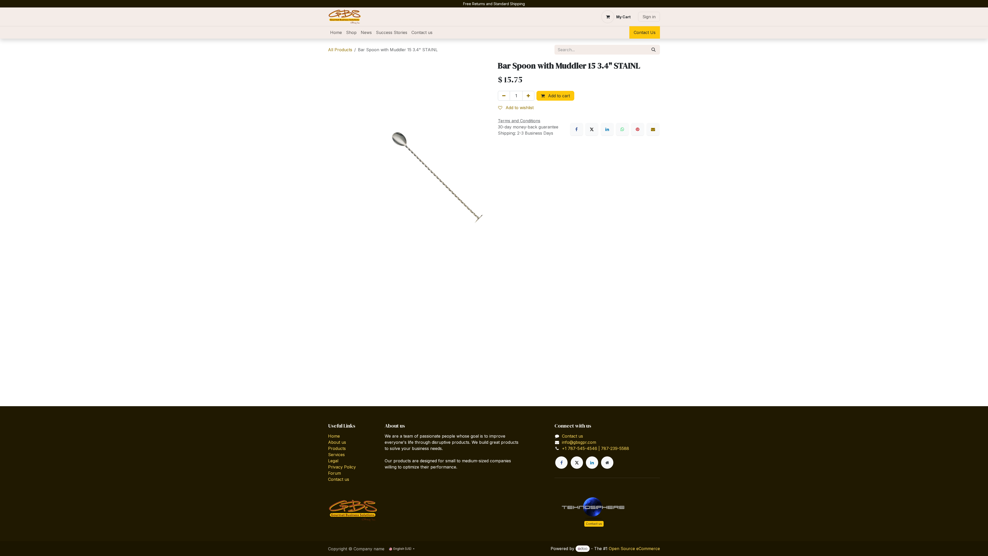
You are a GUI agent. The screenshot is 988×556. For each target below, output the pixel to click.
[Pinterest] (637, 129)
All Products (340, 49)
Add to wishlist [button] (519, 107)
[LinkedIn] (607, 129)
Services (336, 454)
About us (337, 442)
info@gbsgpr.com (579, 442)
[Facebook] (576, 129)
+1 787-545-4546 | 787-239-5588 (595, 448)
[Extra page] (607, 462)
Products (337, 448)
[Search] (653, 50)
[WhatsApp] (622, 129)
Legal (333, 460)
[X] (592, 129)
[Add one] (528, 96)
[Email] (653, 129)
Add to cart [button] (558, 95)
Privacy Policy (342, 467)
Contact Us (645, 32)
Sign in (649, 16)
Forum (334, 473)
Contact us (338, 479)
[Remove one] (504, 96)
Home (334, 436)
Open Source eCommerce (634, 548)
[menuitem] (336, 32)
